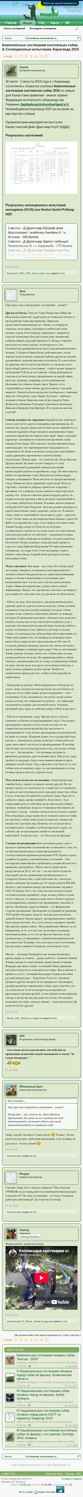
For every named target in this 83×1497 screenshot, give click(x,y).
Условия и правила (72, 1478)
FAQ (41, 22)
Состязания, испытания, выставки (58, 1362)
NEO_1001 (25, 273)
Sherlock (25, 1018)
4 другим (37, 1018)
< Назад (7, 56)
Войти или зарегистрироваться (60, 3)
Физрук (24, 1173)
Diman (10, 1018)
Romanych (12, 273)
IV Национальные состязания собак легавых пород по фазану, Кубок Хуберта (43, 1394)
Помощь (69, 1473)
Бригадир (22, 1362)
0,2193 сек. (25, 1484)
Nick (17, 1018)
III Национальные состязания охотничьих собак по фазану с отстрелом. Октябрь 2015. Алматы (47, 1434)
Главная (10, 22)
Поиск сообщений (14, 28)
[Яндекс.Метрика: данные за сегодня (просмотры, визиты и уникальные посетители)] (45, 1492)
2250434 (21, 1382)
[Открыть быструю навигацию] (78, 38)
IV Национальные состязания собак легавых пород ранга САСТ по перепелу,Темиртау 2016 (43, 1414)
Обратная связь (54, 1473)
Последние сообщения (42, 28)
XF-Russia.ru (19, 1481)
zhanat (23, 67)
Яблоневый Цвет (31, 1086)
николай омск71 (15, 1321)
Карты (55, 22)
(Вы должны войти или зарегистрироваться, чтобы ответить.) (47, 1335)
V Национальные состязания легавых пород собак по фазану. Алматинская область (44, 1375)
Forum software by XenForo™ (17, 1478)
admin (20, 1402)
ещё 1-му (45, 273)
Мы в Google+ (26, 1492)
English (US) (8, 1473)
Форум (27, 23)
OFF (22, 1036)
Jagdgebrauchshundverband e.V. (44, 104)
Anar (34, 273)
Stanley (24, 1230)
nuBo (19, 1421)
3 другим (47, 1321)
